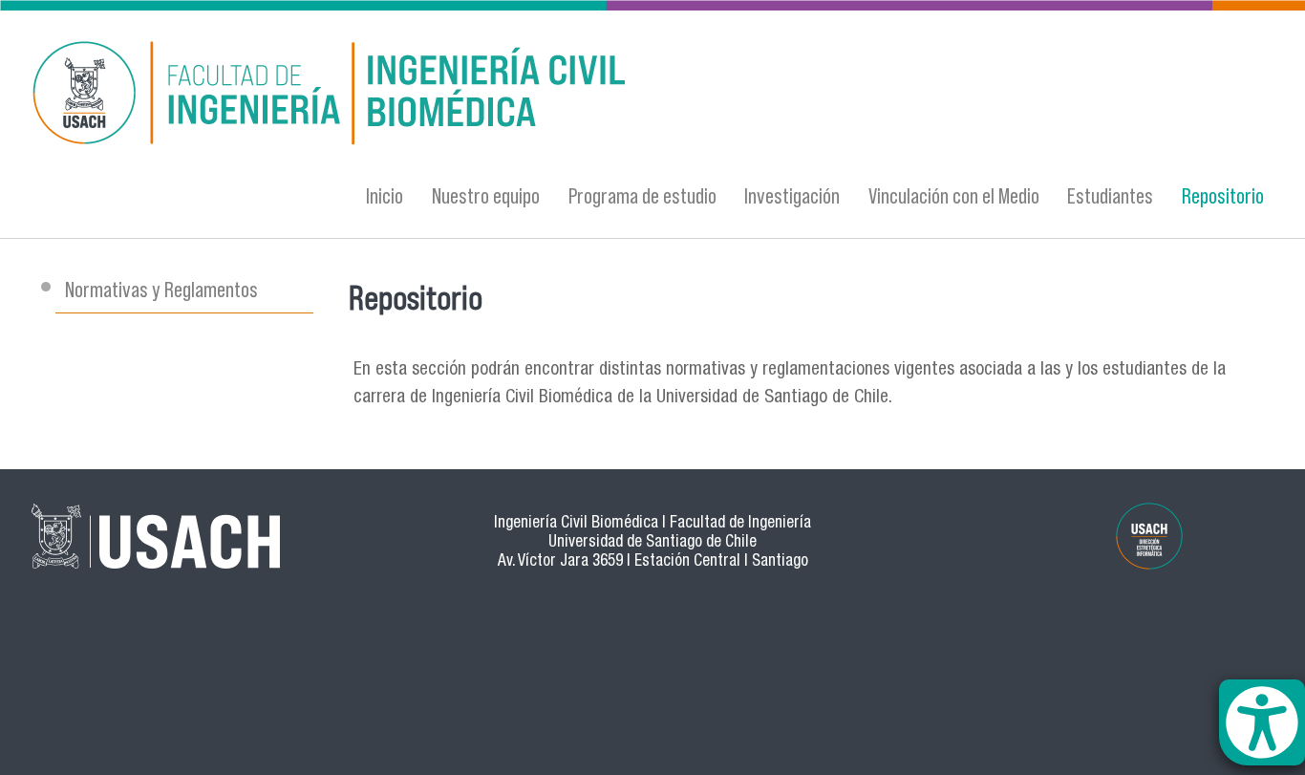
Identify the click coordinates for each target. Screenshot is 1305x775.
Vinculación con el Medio (953, 195)
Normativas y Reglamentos (161, 289)
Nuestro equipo (486, 195)
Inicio (384, 195)
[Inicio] (466, 96)
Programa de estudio (642, 195)
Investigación (792, 195)
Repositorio (1223, 195)
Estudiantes (1110, 195)
